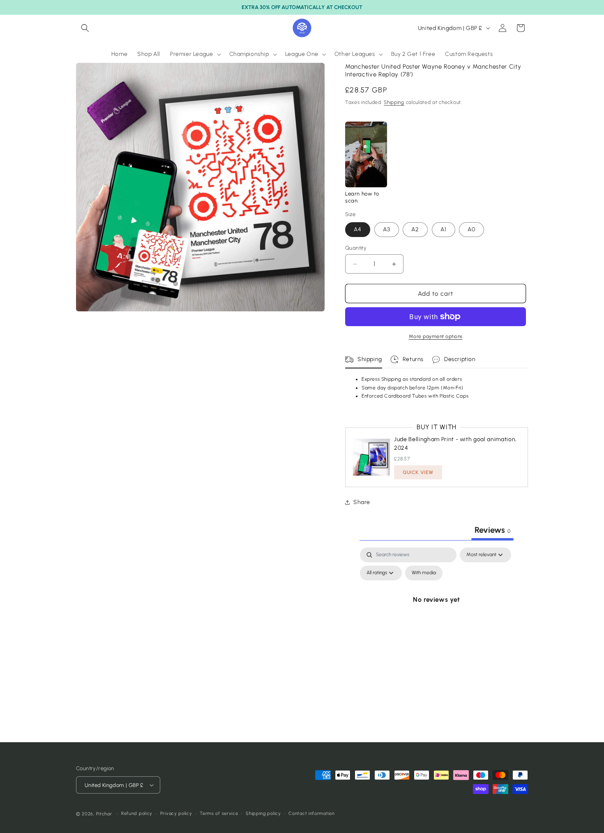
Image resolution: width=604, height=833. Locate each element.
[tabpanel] (437, 618)
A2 (415, 229)
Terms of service (219, 813)
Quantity (356, 248)
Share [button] (361, 502)
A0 (471, 229)
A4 (358, 229)
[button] (85, 28)
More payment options (436, 336)
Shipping (394, 102)
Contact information (311, 813)
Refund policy (136, 813)
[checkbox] (424, 573)
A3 (386, 229)
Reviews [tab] (492, 530)
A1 (443, 229)
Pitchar (104, 814)
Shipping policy (263, 813)
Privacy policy (176, 813)
